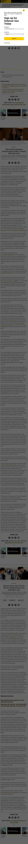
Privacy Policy (7, 42)
